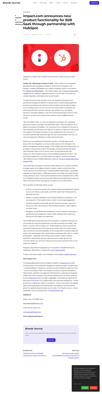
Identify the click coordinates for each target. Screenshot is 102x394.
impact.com (64, 263)
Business (74, 3)
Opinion (65, 3)
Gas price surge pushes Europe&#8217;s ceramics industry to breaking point (66, 355)
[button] (77, 34)
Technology (43, 3)
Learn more (77, 383)
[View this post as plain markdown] (74, 34)
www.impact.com (57, 290)
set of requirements (58, 250)
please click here (70, 254)
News (51, 3)
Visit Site (51, 340)
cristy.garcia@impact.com (32, 312)
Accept (85, 388)
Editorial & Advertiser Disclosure (18, 21)
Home (35, 3)
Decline (93, 388)
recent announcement (70, 91)
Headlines (94, 3)
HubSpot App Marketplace (35, 91)
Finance (58, 3)
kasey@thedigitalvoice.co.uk (33, 303)
